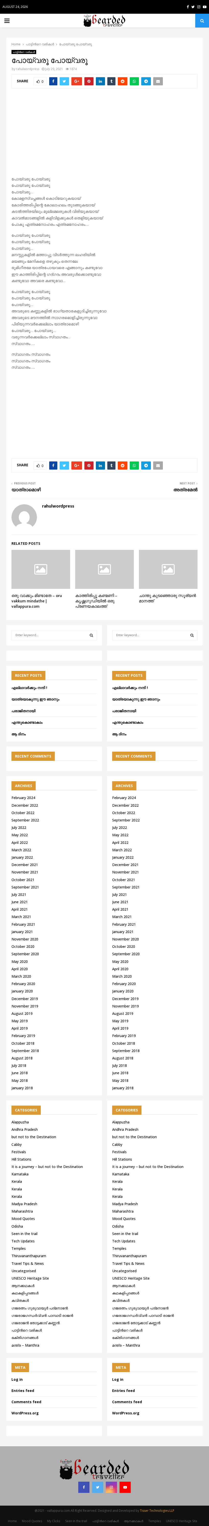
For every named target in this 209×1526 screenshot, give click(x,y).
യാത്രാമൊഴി (26, 490)
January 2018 (22, 1087)
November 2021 (24, 872)
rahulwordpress (27, 69)
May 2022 (19, 834)
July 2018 (18, 1065)
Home (12, 1521)
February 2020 (23, 983)
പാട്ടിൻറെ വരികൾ (24, 52)
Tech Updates (23, 1241)
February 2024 (23, 797)
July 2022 (18, 827)
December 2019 (24, 998)
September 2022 (25, 820)
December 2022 (24, 805)
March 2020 (21, 976)
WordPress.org (25, 1413)
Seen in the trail (24, 1233)
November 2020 (24, 939)
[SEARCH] (91, 635)
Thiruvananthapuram (28, 1255)
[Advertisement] (104, 135)
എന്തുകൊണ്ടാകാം (27, 722)
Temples (18, 1248)
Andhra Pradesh (24, 1129)
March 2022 (21, 849)
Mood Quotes (23, 1218)
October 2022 (22, 812)
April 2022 (19, 842)
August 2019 (22, 1013)
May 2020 (19, 961)
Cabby (16, 1144)
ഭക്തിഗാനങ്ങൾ (24, 1337)
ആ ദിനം (18, 734)
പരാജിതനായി (23, 710)
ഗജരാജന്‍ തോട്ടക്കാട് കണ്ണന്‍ (35, 1322)
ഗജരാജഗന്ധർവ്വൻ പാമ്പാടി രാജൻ (42, 1315)
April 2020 (19, 968)
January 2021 (22, 931)
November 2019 (24, 1006)
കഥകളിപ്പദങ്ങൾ (24, 1293)
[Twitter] (97, 1487)
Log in (17, 1379)
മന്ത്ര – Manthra (25, 1345)
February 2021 (23, 924)
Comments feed (26, 1401)
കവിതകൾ (20, 1300)
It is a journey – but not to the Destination (47, 1166)
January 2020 (22, 991)
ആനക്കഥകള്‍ (22, 1285)
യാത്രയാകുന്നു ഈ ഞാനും (35, 699)
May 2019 (19, 1020)
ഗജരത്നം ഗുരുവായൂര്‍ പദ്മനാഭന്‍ (39, 1308)
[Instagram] (111, 1487)
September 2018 (25, 1050)
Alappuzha (20, 1122)
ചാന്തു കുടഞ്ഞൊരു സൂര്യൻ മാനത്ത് (167, 598)
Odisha (17, 1226)
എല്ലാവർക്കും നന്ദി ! (29, 687)
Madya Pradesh (24, 1203)
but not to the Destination (33, 1136)
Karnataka (20, 1174)
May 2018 (19, 1080)
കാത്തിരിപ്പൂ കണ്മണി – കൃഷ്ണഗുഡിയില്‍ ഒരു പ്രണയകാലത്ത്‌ (96, 601)
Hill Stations (21, 1159)
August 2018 (22, 1058)
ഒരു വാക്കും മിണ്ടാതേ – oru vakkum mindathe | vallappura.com (36, 601)
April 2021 (19, 909)
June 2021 (19, 901)
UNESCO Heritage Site (30, 1278)
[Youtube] (125, 1487)
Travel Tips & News (27, 1263)
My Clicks (53, 1521)
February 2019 (23, 1035)
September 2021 (25, 887)
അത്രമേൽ (185, 490)
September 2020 (25, 953)
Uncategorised (23, 1270)
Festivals (18, 1151)
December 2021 (24, 864)
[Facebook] (83, 1487)
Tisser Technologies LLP (157, 1510)
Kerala (16, 1181)
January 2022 (22, 857)
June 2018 (19, 1072)
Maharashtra (22, 1211)
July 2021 (18, 894)
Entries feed (22, 1390)
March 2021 (21, 916)
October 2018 (22, 1043)
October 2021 (22, 879)
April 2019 (19, 1028)
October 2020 (22, 946)
